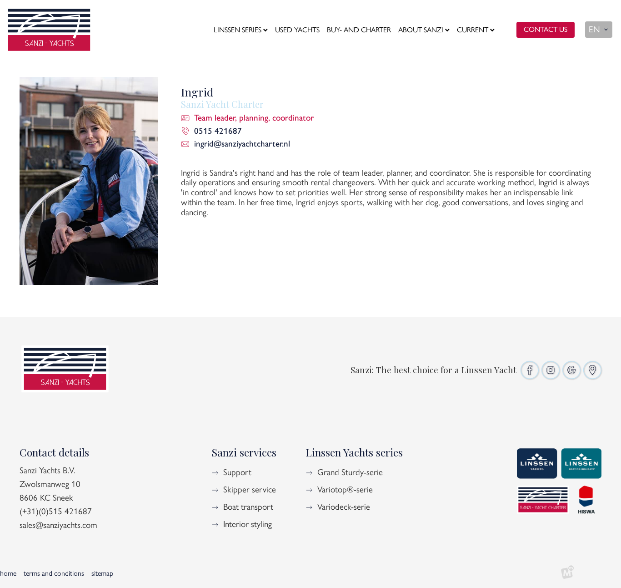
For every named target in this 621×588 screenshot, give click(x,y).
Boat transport (248, 507)
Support (237, 472)
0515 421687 (218, 131)
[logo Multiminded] (567, 573)
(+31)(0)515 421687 (56, 511)
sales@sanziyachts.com (58, 525)
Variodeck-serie (343, 507)
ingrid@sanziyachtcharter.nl (242, 143)
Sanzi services (243, 452)
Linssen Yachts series (354, 452)
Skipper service (249, 489)
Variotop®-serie (345, 489)
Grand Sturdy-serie (350, 472)
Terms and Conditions (54, 573)
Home (8, 573)
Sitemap (102, 573)
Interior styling (247, 524)
